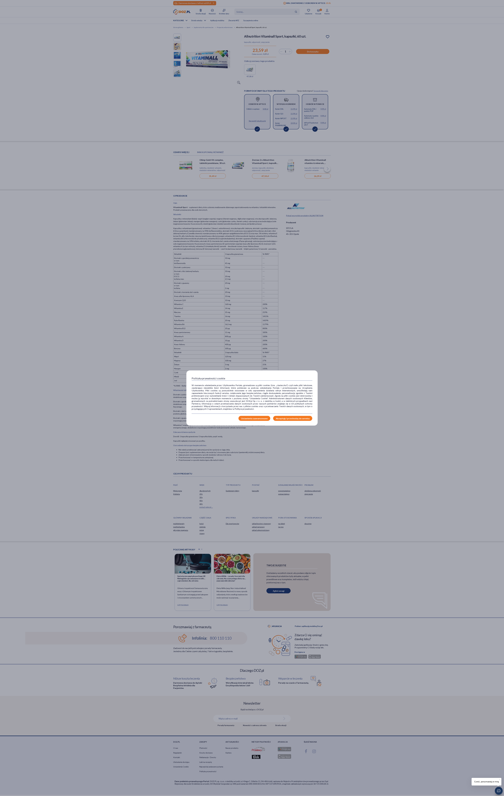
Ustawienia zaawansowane (254, 418)
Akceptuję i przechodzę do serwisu (293, 418)
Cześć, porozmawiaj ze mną (486, 782)
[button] (499, 791)
